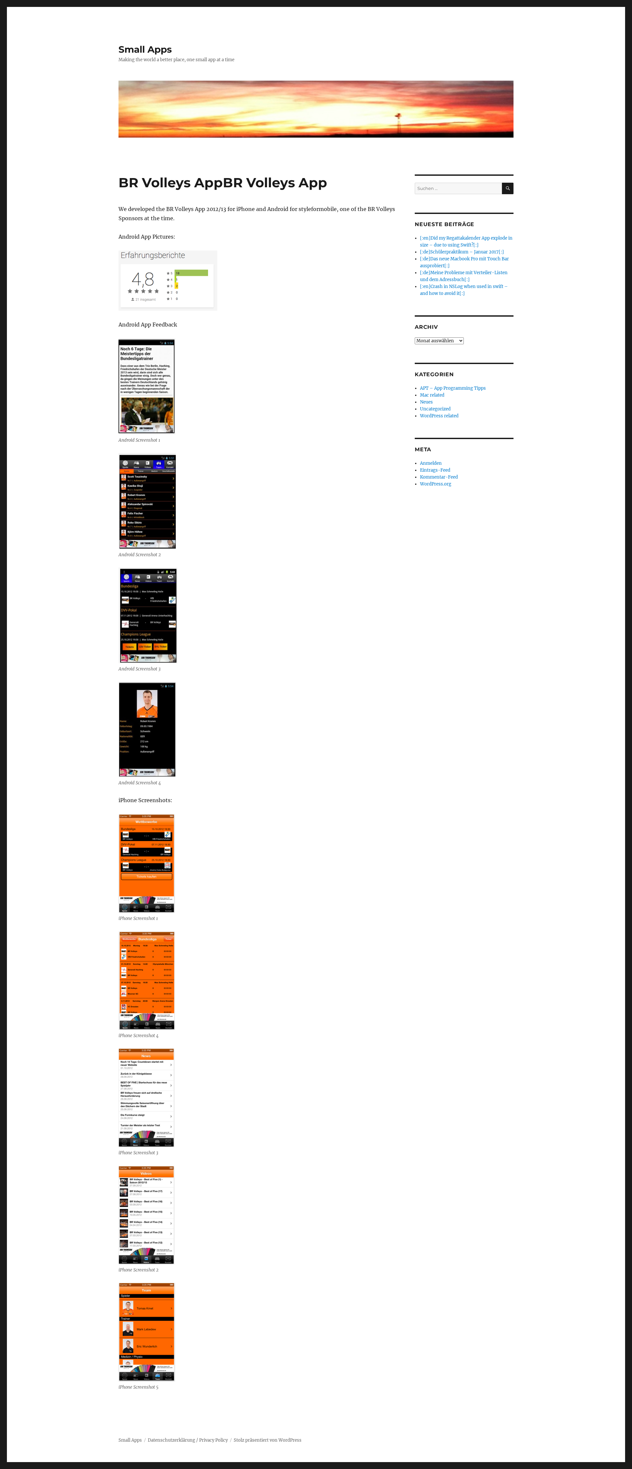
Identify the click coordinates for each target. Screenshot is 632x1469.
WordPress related (439, 416)
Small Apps (145, 49)
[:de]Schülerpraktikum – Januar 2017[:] (462, 252)
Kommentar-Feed (439, 477)
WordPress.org (435, 484)
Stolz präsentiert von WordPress (268, 1440)
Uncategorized (435, 409)
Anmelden (431, 463)
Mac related (432, 395)
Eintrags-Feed (435, 470)
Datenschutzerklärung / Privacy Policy (188, 1440)
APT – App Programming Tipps (453, 388)
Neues (426, 402)
